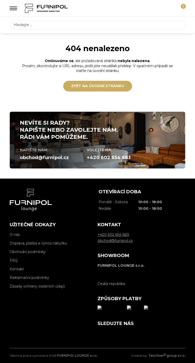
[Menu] (13, 8)
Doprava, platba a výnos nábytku (38, 243)
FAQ (14, 260)
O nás (15, 234)
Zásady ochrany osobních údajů (37, 286)
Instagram (113, 334)
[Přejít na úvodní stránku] (46, 8)
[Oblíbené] (171, 8)
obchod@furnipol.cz (44, 157)
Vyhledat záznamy (180, 25)
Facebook (101, 334)
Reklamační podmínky (29, 277)
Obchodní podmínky (28, 252)
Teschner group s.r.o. (167, 355)
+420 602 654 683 (109, 157)
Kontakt (17, 269)
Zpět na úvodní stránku (97, 86)
